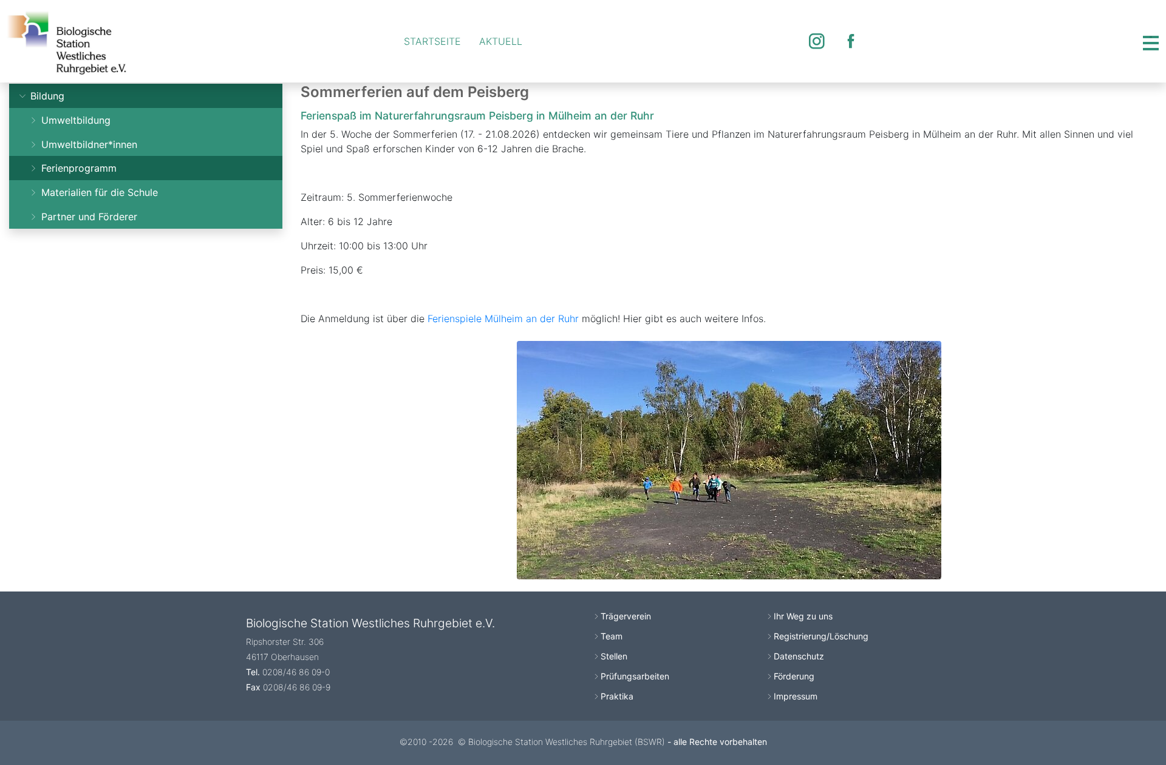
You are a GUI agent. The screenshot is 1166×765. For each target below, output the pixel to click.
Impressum (795, 696)
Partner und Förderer (87, 217)
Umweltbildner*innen (87, 144)
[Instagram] (817, 41)
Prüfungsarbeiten (635, 676)
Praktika (617, 696)
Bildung (45, 96)
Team (611, 636)
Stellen (614, 656)
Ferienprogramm (77, 168)
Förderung (794, 676)
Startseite (432, 41)
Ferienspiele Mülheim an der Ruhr (503, 318)
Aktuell (500, 41)
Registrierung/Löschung (821, 636)
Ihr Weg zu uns (803, 616)
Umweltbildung (74, 120)
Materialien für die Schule (98, 192)
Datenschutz (799, 656)
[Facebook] (851, 41)
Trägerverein (626, 616)
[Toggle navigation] (1151, 41)
